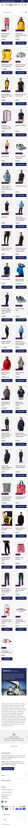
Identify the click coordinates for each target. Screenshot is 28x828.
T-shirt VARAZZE (5, 279)
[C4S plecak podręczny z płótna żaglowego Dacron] (6, 115)
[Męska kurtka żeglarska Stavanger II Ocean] (21, 24)
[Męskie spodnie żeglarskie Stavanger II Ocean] (6, 84)
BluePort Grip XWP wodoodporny (20, 157)
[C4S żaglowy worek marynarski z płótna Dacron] (6, 610)
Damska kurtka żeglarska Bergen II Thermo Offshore (20, 343)
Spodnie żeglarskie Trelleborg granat (20, 466)
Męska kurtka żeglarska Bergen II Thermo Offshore (20, 218)
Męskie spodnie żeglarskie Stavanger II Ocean (6, 96)
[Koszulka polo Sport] (21, 115)
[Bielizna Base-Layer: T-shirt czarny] (21, 84)
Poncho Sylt (4, 217)
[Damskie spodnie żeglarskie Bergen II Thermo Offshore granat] (6, 299)
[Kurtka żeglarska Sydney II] (6, 363)
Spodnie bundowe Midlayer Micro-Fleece (6, 559)
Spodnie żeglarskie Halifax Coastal (6, 342)
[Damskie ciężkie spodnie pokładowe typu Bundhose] (6, 579)
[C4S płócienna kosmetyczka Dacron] (6, 641)
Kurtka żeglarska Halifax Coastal (20, 280)
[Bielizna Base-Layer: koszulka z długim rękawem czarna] (21, 238)
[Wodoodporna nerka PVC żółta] (6, 518)
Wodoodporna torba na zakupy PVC (21, 497)
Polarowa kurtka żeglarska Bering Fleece (5, 403)
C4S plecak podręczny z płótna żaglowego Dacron (6, 127)
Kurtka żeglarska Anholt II (20, 373)
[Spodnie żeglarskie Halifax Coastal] (6, 331)
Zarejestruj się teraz (8, 768)
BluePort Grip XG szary (20, 309)
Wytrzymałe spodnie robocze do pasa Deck (21, 590)
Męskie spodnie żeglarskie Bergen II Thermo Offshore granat (6, 436)
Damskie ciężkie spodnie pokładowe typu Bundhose (6, 590)
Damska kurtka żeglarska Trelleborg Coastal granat (21, 435)
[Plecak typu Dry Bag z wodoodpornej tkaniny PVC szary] (6, 487)
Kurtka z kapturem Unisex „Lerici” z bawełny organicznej (6, 187)
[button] (23, 1)
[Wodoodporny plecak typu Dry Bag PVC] (6, 55)
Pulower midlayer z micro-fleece (20, 528)
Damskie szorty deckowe (19, 558)
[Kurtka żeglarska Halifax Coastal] (21, 269)
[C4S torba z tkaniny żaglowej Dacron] (21, 55)
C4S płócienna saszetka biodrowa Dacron (20, 621)
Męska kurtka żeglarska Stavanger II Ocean (21, 35)
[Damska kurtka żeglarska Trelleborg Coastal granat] (21, 423)
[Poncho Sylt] (6, 207)
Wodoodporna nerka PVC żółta (6, 528)
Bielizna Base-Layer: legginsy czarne (6, 248)
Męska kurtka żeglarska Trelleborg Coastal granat (6, 467)
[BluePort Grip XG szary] (21, 299)
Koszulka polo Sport (21, 125)
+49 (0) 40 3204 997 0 (6, 792)
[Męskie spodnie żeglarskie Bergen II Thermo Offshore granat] (6, 423)
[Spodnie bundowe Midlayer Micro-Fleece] (6, 548)
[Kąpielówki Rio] (6, 147)
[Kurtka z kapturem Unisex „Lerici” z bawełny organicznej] (6, 176)
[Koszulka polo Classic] (21, 176)
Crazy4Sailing (6, 824)
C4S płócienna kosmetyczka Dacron (6, 651)
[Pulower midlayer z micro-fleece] (21, 518)
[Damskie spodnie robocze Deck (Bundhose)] (6, 24)
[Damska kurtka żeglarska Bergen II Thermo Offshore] (21, 331)
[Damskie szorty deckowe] (21, 548)
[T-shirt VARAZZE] (6, 269)
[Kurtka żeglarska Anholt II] (21, 363)
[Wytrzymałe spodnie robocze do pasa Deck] (21, 579)
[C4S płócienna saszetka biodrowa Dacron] (21, 610)
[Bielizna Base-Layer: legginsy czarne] (6, 238)
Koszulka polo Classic (21, 186)
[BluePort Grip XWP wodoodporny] (21, 147)
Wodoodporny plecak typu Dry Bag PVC (6, 65)
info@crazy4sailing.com (7, 789)
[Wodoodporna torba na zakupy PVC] (21, 487)
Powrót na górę (14, 746)
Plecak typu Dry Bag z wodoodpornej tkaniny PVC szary (6, 498)
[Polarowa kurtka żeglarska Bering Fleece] (6, 392)
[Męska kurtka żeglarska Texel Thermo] (21, 392)
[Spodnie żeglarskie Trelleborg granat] (21, 456)
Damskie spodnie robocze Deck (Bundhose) (5, 35)
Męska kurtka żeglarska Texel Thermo (20, 403)
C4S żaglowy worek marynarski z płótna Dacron (6, 621)
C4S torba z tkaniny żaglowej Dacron (20, 65)
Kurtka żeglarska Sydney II (5, 373)
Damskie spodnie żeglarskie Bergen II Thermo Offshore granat (6, 311)
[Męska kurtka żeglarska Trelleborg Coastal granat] (6, 456)
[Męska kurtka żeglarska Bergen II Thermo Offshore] (21, 207)
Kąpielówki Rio (5, 156)
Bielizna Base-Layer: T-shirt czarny (21, 95)
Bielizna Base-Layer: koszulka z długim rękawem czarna (21, 249)
